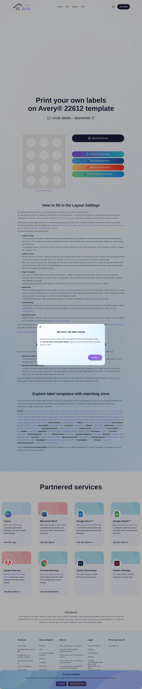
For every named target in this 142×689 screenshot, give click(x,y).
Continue (95, 358)
